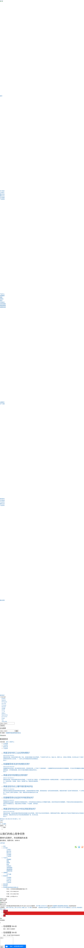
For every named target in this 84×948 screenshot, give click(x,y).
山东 (25, 907)
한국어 (3, 710)
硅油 (1, 300)
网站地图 (79, 907)
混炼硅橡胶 (3, 304)
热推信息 (68, 907)
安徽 (23, 907)
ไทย (2, 720)
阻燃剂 (1, 299)
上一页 (19, 819)
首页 (7, 742)
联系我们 (5, 885)
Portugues (4, 702)
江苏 (18, 907)
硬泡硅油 (18, 733)
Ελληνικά (4, 716)
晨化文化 (2, 196)
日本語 (3, 708)
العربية (3, 711)
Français (3, 705)
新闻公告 (2, 503)
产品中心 (5, 858)
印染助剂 (2, 302)
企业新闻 (2, 500)
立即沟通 (2, 843)
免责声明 (45, 907)
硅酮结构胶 (9, 871)
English (3, 698)
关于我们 (5, 848)
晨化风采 (2, 194)
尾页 (5, 824)
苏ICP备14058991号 (41, 906)
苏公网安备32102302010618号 (58, 907)
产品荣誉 (9, 856)
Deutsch (3, 706)
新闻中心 (12, 742)
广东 (28, 907)
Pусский (3, 703)
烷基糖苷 (2, 295)
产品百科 (5, 748)
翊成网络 (40, 907)
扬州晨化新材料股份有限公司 (10, 887)
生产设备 (9, 874)
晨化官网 (5, 884)
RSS (1, 909)
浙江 (20, 907)
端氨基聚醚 (3, 305)
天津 (10, 907)
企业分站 (74, 907)
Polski (3, 718)
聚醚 (1, 297)
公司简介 (2, 192)
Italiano (3, 713)
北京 (7, 907)
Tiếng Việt (4, 721)
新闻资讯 (5, 876)
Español (3, 700)
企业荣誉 (2, 197)
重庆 (31, 907)
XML (4, 909)
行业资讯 (2, 502)
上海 (15, 907)
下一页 (1, 824)
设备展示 (5, 872)
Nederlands (4, 715)
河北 (12, 907)
